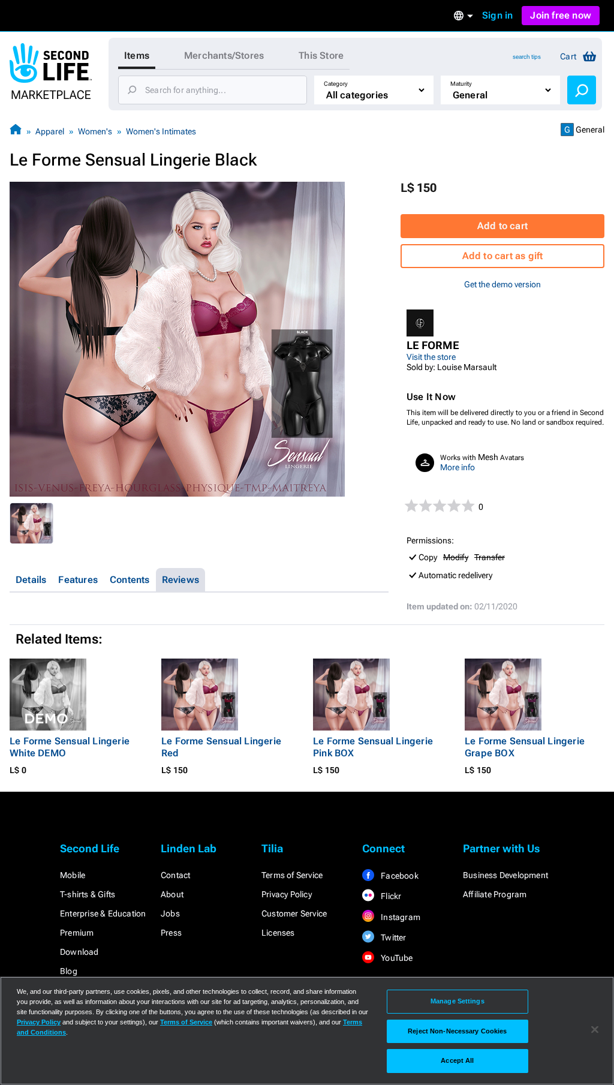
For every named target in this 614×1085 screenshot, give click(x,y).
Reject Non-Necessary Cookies (457, 1031)
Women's (95, 131)
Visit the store (431, 357)
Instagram (399, 917)
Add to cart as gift (502, 256)
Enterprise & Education (103, 913)
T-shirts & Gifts (87, 894)
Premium (77, 932)
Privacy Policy (286, 894)
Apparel (49, 131)
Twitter (393, 937)
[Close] (595, 1030)
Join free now (560, 15)
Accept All (457, 1060)
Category (336, 83)
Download (79, 952)
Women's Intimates (161, 131)
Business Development (505, 875)
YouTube (396, 958)
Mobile (72, 875)
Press (171, 932)
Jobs (170, 913)
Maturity (461, 83)
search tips (527, 56)
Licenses (278, 932)
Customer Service (294, 913)
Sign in (497, 15)
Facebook (399, 875)
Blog (68, 971)
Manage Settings (457, 1001)
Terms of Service (292, 875)
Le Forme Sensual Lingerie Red (221, 747)
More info (457, 467)
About (172, 894)
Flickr (390, 896)
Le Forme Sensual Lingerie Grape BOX (525, 747)
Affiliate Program (494, 894)
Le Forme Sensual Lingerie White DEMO (70, 747)
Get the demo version (502, 284)
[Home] (16, 131)
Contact (175, 875)
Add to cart (502, 226)
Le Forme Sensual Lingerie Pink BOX (373, 747)
